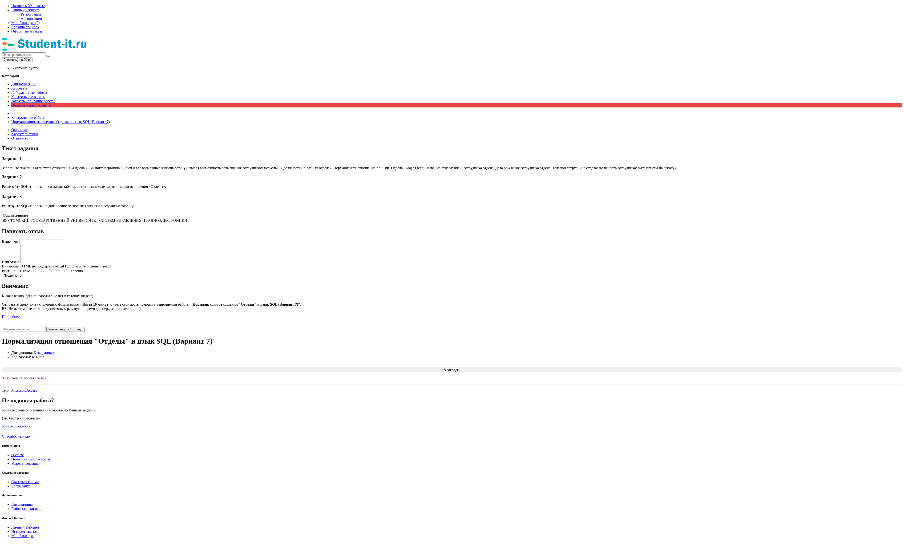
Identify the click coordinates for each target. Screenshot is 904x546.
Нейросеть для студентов (31, 105)
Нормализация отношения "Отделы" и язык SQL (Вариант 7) (60, 122)
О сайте (17, 455)
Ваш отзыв (10, 262)
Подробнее (11, 317)
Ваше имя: (10, 241)
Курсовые (19, 88)
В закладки (452, 370)
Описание (19, 130)
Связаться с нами (25, 482)
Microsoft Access (24, 390)
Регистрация (31, 14)
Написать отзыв (33, 378)
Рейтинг (8, 271)
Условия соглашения (27, 463)
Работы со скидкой (26, 509)
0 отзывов (10, 378)
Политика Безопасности (30, 459)
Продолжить (12, 275)
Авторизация (31, 18)
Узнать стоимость (16, 426)
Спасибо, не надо (16, 436)
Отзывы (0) (20, 138)
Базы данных (44, 353)
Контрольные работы (28, 97)
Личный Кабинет (25, 527)
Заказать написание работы (33, 101)
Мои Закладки (22, 536)
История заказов (24, 532)
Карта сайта (20, 486)
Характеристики (24, 134)
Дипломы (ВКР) (24, 84)
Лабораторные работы (29, 92)
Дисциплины (22, 504)
